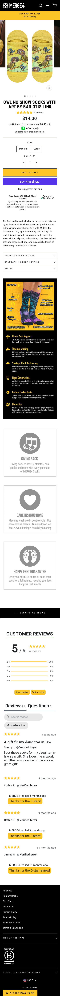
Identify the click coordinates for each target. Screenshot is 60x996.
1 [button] (25, 96)
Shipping (19, 132)
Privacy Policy (10, 912)
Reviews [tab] (15, 706)
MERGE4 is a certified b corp (21, 973)
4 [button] (33, 96)
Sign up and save (13, 938)
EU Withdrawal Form (20, 993)
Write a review (38, 692)
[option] (30, 15)
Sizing (9, 268)
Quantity (30, 156)
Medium (23, 148)
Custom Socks (10, 896)
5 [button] (35, 96)
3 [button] (30, 96)
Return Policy (9, 917)
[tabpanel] (30, 794)
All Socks (7, 890)
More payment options (30, 189)
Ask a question (22, 692)
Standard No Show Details (22, 262)
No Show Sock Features (20, 255)
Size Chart (8, 901)
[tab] (40, 706)
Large (37, 148)
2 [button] (28, 96)
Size (30, 143)
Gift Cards (8, 906)
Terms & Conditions (13, 928)
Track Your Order (11, 922)
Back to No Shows (32, 613)
